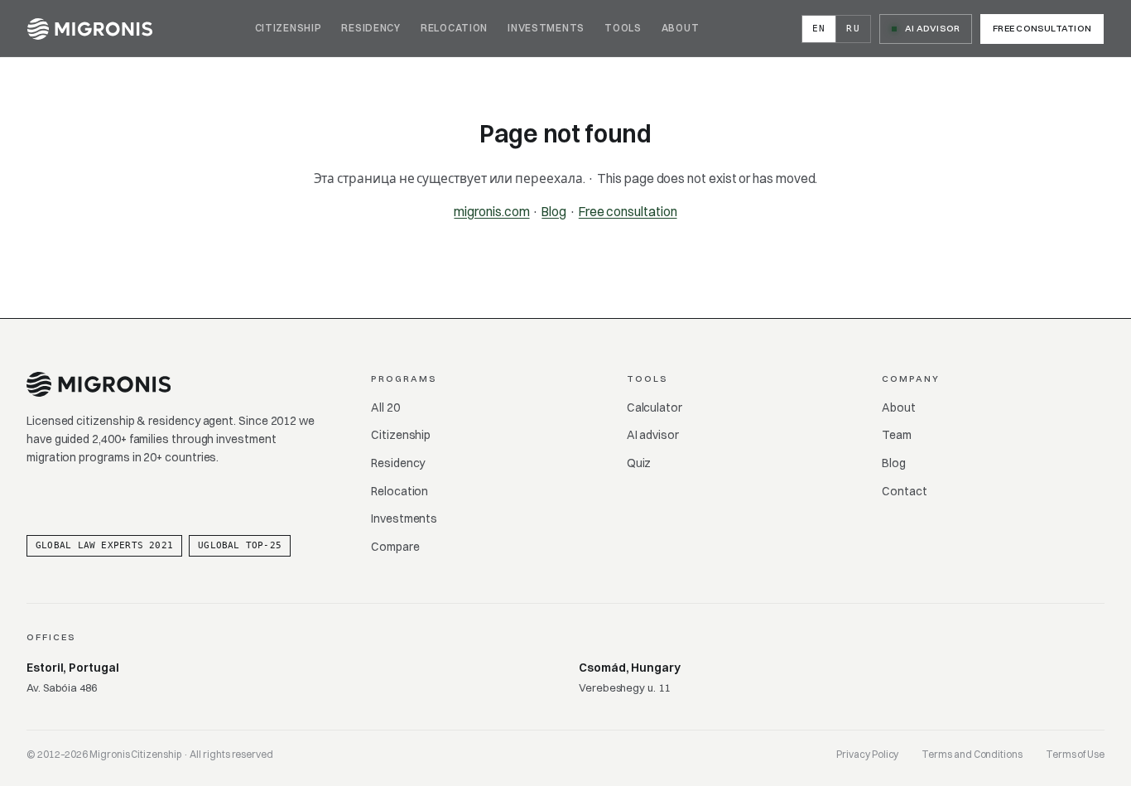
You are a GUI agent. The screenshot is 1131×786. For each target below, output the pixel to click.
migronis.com (491, 211)
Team (897, 434)
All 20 (385, 407)
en (819, 28)
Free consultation (1042, 28)
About (681, 28)
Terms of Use (1075, 754)
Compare (395, 546)
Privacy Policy (867, 754)
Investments (546, 28)
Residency (370, 28)
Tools (623, 28)
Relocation (454, 28)
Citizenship (288, 28)
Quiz (639, 463)
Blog (553, 211)
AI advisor (653, 434)
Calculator (654, 407)
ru (853, 28)
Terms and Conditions (972, 754)
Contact (904, 491)
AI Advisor (932, 28)
